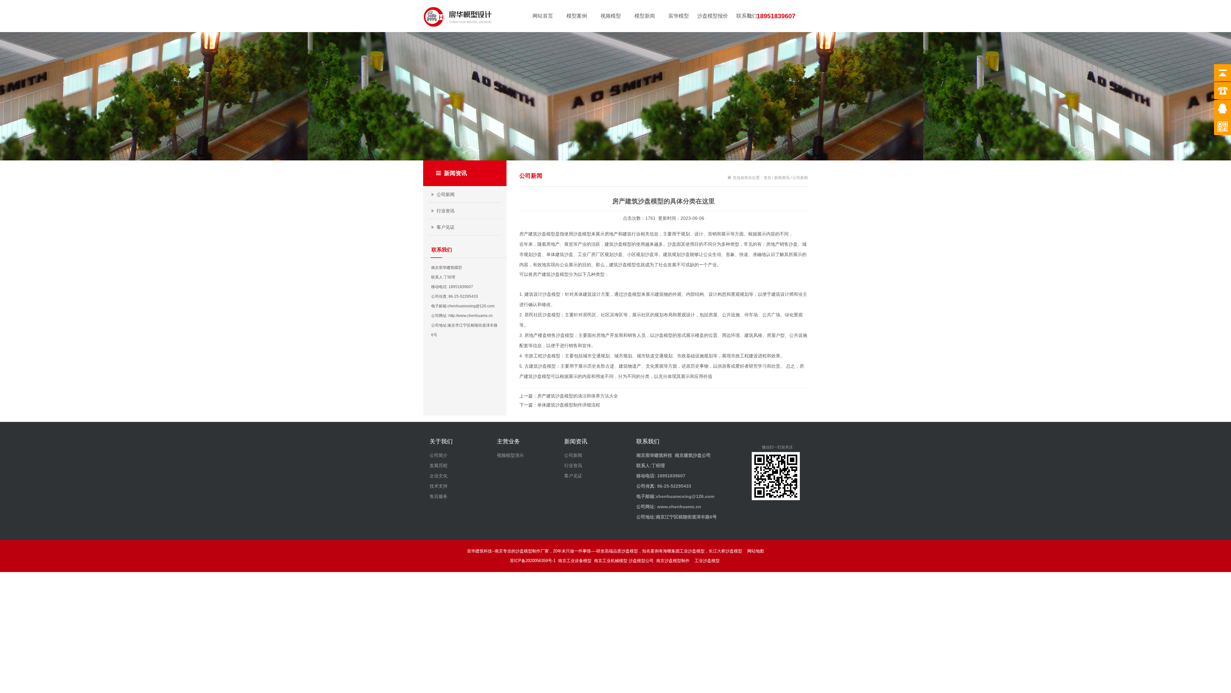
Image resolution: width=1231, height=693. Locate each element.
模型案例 (576, 16)
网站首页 (542, 16)
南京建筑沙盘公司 (693, 455)
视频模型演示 (510, 455)
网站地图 (755, 551)
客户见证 (445, 227)
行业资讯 (445, 210)
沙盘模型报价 (712, 16)
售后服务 (439, 496)
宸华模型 (678, 16)
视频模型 (610, 16)
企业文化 (439, 475)
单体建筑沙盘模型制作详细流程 (568, 404)
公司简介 (439, 455)
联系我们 (746, 16)
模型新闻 (644, 16)
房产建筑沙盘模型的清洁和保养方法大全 (577, 395)
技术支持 (439, 486)
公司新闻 (445, 194)
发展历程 (439, 465)
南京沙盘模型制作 (674, 560)
